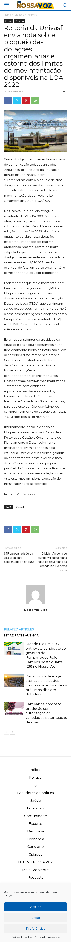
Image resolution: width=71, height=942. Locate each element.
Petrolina (33, 14)
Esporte (35, 824)
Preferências (35, 928)
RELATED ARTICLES (19, 629)
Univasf (20, 506)
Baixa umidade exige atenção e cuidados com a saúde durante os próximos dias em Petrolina (46, 685)
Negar (35, 918)
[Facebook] (8, 100)
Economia (35, 839)
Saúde (35, 800)
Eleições (35, 785)
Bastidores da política (35, 793)
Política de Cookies (21, 936)
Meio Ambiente (35, 870)
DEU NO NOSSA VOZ (35, 862)
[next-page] (12, 732)
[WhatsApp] (35, 100)
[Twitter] (17, 100)
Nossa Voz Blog (35, 610)
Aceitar (35, 907)
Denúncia (35, 831)
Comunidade (35, 816)
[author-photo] (35, 604)
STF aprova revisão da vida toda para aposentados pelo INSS (19, 558)
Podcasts (35, 877)
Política (35, 777)
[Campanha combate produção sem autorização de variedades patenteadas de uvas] (14, 708)
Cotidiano (35, 847)
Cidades (19, 14)
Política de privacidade (47, 936)
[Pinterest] (26, 100)
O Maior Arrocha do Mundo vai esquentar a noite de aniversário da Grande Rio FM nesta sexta (52, 562)
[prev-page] (6, 732)
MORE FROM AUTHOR (21, 635)
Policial (36, 770)
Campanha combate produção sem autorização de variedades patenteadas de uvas (46, 713)
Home (7, 14)
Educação (35, 808)
